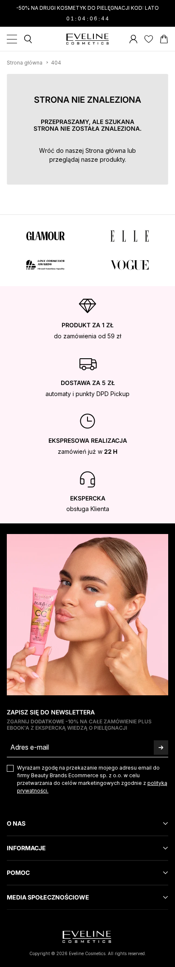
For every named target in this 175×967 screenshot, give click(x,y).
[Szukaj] (28, 39)
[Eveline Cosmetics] (87, 39)
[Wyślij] (161, 747)
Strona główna (105, 150)
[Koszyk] (164, 39)
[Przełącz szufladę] (12, 39)
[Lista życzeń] (148, 39)
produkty (112, 159)
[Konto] (133, 39)
